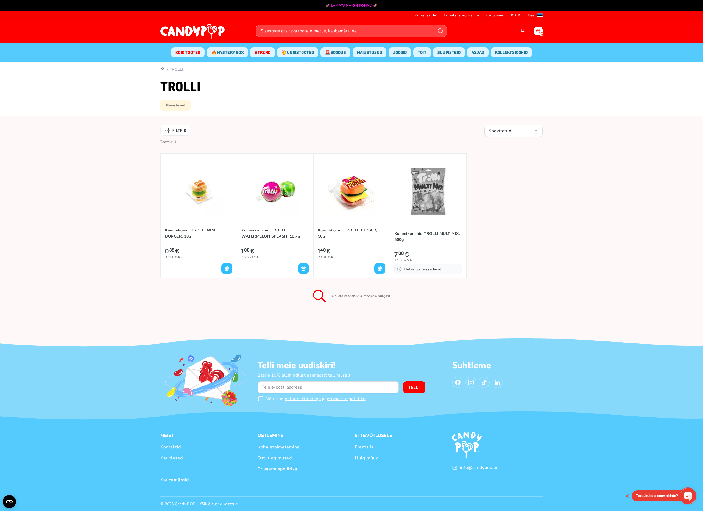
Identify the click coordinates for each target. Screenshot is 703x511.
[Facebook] (457, 382)
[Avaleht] (193, 33)
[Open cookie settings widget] (9, 501)
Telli (414, 387)
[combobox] (513, 131)
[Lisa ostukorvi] (226, 268)
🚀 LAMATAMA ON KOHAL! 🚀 (352, 5)
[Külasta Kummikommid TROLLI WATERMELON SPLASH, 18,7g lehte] (275, 191)
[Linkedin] (497, 382)
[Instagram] (470, 382)
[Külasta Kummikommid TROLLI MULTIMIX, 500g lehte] (428, 191)
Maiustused (175, 105)
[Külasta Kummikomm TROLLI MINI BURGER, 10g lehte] (199, 191)
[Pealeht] (162, 69)
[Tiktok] (484, 382)
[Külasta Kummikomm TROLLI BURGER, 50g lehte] (351, 191)
